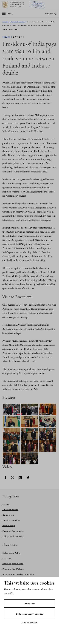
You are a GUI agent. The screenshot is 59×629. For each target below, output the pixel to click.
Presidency (8, 525)
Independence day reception (18, 574)
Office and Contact (13, 536)
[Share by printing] (28, 477)
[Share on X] (12, 477)
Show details (29, 622)
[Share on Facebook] (5, 477)
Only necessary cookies (29, 613)
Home (5, 22)
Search (49, 14)
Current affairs (18, 22)
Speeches (8, 515)
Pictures (6, 558)
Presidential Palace (13, 569)
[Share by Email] (20, 477)
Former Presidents (13, 531)
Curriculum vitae (11, 520)
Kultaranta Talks (11, 553)
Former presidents (12, 563)
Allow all (29, 603)
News (6, 37)
